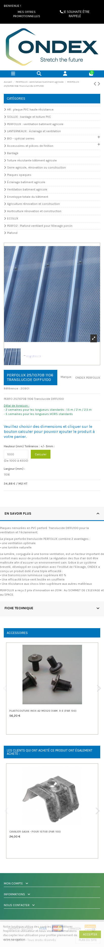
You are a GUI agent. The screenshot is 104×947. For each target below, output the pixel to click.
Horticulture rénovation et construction (34, 211)
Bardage (12, 153)
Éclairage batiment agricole (26, 182)
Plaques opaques (19, 175)
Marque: (66, 377)
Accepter (90, 934)
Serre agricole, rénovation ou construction (36, 167)
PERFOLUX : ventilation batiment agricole (35, 124)
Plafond (12, 233)
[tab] (52, 514)
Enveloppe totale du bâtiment (27, 197)
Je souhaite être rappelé (76, 14)
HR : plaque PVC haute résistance (30, 109)
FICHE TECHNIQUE (19, 608)
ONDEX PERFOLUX (87, 377)
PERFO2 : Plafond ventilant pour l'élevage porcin (39, 226)
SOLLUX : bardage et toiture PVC (29, 117)
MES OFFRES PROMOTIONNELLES (26, 14)
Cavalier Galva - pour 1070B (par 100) (35, 831)
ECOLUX (12, 218)
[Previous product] (95, 84)
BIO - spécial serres (21, 138)
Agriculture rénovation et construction (33, 204)
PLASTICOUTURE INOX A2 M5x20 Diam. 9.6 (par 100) (42, 710)
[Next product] (98, 84)
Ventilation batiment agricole (27, 189)
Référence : (12, 388)
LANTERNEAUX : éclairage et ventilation (34, 131)
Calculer (40, 454)
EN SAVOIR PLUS (18, 513)
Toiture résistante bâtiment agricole (32, 160)
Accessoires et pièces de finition (30, 146)
